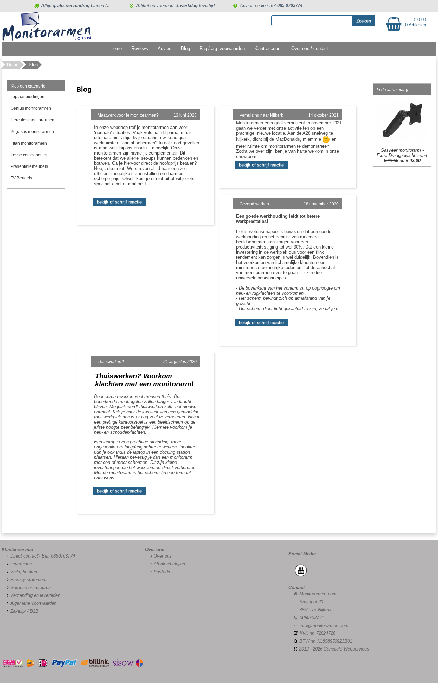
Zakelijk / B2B (24, 611)
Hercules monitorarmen (32, 120)
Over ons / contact (309, 48)
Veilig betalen (23, 571)
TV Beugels (21, 178)
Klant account (268, 48)
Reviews (139, 48)
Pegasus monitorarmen (32, 131)
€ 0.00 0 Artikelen (415, 22)
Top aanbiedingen (27, 96)
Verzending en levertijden (35, 595)
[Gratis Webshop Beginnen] (7, 556)
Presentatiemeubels (29, 166)
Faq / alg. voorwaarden (222, 48)
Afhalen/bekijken (170, 563)
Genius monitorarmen (31, 108)
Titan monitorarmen (29, 143)
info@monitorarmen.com (324, 625)
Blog (185, 48)
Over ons (163, 556)
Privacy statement (28, 579)
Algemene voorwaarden (33, 603)
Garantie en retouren (30, 587)
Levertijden (21, 563)
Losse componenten (30, 154)
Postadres (164, 571)
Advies (164, 48)
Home (116, 48)
